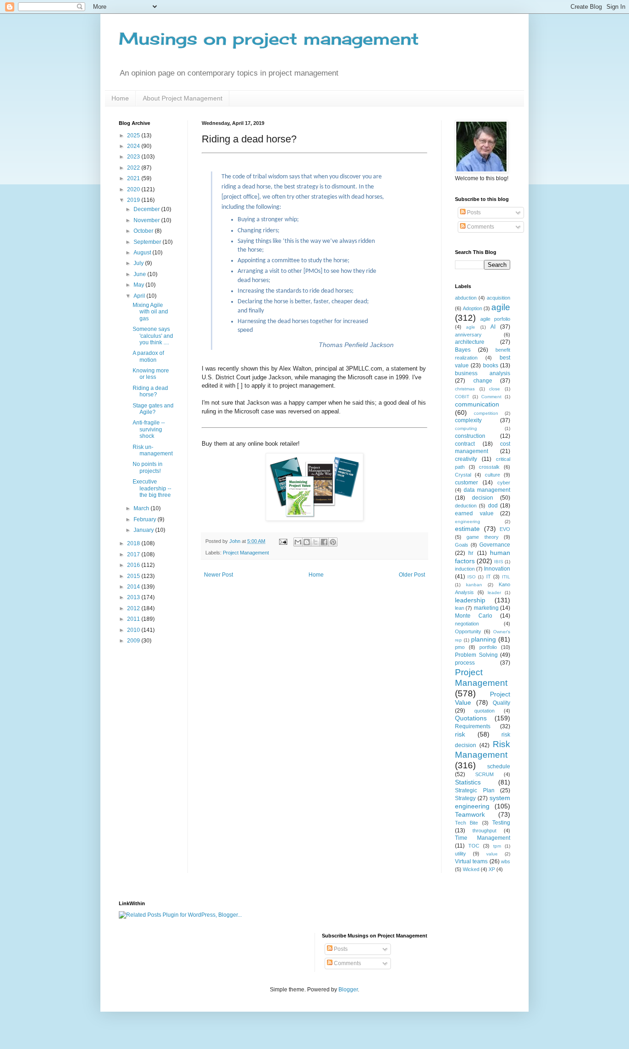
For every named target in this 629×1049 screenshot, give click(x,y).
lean (459, 608)
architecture (469, 342)
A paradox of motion (148, 356)
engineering (467, 521)
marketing (486, 608)
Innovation (497, 569)
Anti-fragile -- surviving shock (149, 429)
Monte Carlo (473, 616)
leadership (470, 600)
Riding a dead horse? (150, 391)
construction (470, 436)
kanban (474, 584)
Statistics (468, 782)
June (140, 274)
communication (477, 404)
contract (465, 444)
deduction (466, 505)
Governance (494, 545)
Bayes (463, 350)
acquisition (498, 298)
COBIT (462, 396)
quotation (484, 710)
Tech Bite (466, 822)
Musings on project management (269, 39)
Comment (491, 396)
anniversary (468, 334)
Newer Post (218, 575)
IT (488, 576)
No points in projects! (148, 467)
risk (460, 734)
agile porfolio (495, 319)
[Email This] (298, 542)
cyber (503, 482)
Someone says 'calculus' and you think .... (153, 336)
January (144, 530)
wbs (505, 861)
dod (493, 505)
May (140, 285)
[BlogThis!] (306, 542)
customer (466, 482)
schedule (498, 766)
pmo (460, 647)
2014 (134, 586)
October (144, 231)
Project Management (246, 552)
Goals (461, 545)
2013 (134, 597)
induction (465, 569)
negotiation (467, 623)
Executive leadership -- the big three (152, 488)
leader (494, 592)
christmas (465, 388)
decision (482, 498)
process (465, 663)
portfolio (488, 647)
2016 (134, 565)
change (482, 380)
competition (486, 413)
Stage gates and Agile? (153, 408)
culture (492, 474)
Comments (480, 227)
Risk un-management (153, 450)
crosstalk (489, 467)
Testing (501, 822)
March (142, 508)
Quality (501, 703)
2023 (134, 156)
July (139, 263)
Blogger (348, 989)
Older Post (412, 575)
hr (470, 553)
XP (492, 869)
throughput (484, 830)
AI (492, 327)
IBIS (498, 561)
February (145, 519)
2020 (134, 189)
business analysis (482, 373)
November (147, 220)
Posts (473, 212)
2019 (134, 200)
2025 (134, 135)
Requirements (472, 726)
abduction (466, 298)
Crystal (463, 474)
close (494, 388)
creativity (466, 459)
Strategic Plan (475, 790)
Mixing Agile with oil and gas (150, 312)
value (492, 853)
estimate (467, 528)
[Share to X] (315, 542)
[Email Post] (283, 541)
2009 (134, 640)
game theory (482, 537)
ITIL (506, 576)
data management (487, 490)
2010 (134, 630)
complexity (468, 420)
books (490, 365)
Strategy (465, 798)
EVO (505, 529)
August (143, 252)
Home (120, 98)
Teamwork (470, 814)
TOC (473, 846)
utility (460, 853)
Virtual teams (471, 861)
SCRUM (484, 774)
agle (470, 327)
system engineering (482, 802)
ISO (471, 576)
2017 (134, 554)
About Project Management (182, 98)
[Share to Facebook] (324, 542)
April (140, 296)
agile (500, 307)
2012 (134, 608)
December (147, 209)
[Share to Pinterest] (333, 542)
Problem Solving (476, 655)
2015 (134, 576)
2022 (134, 168)
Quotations (471, 718)
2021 (134, 178)
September (148, 242)
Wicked (471, 869)
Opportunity (468, 631)
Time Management (482, 838)
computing (466, 428)
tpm (497, 846)
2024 (134, 146)
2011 (134, 619)
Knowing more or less (151, 373)
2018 (134, 543)
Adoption (472, 308)
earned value (474, 513)
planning (483, 639)
